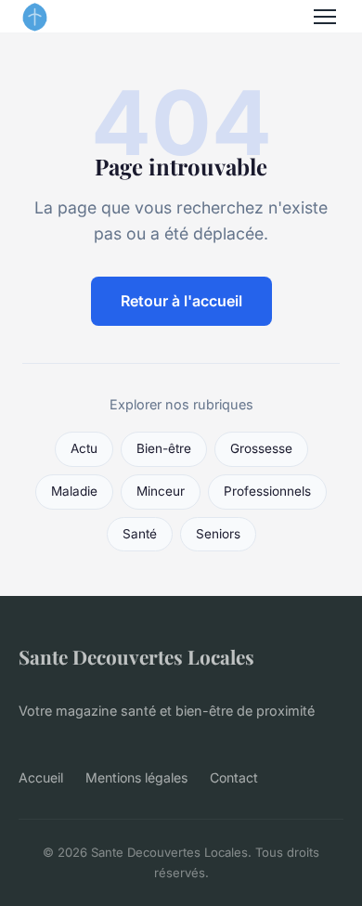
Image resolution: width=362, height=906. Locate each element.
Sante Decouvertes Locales (136, 656)
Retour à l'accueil (181, 300)
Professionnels (267, 491)
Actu (84, 448)
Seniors (218, 533)
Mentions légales (136, 777)
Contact (234, 777)
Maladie (74, 491)
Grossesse (261, 448)
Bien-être (163, 448)
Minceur (160, 491)
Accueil (41, 777)
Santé (140, 533)
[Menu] (324, 17)
